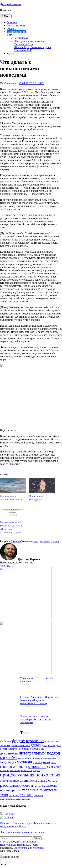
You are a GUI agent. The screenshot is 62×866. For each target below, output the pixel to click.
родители (13, 780)
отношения (37, 766)
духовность (9, 753)
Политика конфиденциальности (19, 844)
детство (4, 748)
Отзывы (11, 28)
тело (35, 541)
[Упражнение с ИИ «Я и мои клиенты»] (8, 687)
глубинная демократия (11, 745)
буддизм (18, 741)
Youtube (8, 817)
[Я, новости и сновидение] (42, 485)
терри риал (14, 795)
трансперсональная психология (15, 799)
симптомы (28, 780)
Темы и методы (16, 25)
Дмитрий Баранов (10, 4)
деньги (36, 745)
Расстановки (21, 37)
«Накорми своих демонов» (29, 41)
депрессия (48, 745)
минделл (24, 762)
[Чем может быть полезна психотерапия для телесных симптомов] (8, 725)
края (45, 758)
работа (4, 780)
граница (26, 745)
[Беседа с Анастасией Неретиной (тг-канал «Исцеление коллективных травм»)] (13, 511)
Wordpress (38, 847)
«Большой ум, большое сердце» (32, 47)
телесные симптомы (40, 790)
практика (26, 770)
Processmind (21, 847)
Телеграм (9, 813)
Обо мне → (6, 565)
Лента (10, 53)
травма (55, 541)
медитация (8, 762)
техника (44, 541)
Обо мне (12, 22)
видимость (52, 741)
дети (58, 745)
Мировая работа (23, 44)
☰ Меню (5, 16)
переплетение (13, 770)
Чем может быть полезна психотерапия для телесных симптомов (36, 719)
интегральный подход (39, 753)
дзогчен (13, 748)
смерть (28, 785)
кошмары (38, 758)
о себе (25, 767)
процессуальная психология (30, 774)
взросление (35, 741)
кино (19, 758)
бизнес (7, 741)
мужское (37, 762)
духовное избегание (31, 748)
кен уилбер (8, 758)
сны (37, 785)
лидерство (51, 758)
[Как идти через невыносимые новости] (13, 485)
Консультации (16, 31)
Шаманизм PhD (23, 50)
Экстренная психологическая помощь (22, 832)
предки (36, 770)
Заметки (16, 541)
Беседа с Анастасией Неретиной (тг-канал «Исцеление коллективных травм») (39, 700)
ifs (1, 741)
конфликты (28, 758)
